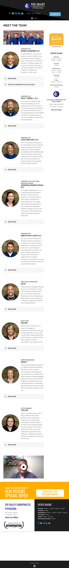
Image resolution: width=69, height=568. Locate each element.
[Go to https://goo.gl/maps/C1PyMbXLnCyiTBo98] (22, 13)
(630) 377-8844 (33, 13)
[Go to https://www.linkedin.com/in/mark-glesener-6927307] (19, 13)
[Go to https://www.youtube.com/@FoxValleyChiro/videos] (13, 13)
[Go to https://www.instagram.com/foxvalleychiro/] (16, 13)
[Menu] (34, 566)
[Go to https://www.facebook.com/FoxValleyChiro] (10, 13)
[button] (23, 78)
